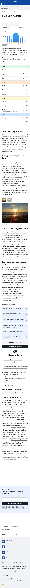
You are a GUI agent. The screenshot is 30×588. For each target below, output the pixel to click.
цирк (3, 429)
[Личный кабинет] (28, 1)
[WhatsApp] (24, 392)
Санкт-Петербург (7, 459)
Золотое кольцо (13, 457)
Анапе (4, 421)
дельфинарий (17, 425)
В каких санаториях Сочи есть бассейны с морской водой (12, 314)
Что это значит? (5, 8)
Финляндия (23, 451)
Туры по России (14, 11)
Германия (16, 451)
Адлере (12, 413)
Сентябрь (4, 101)
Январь (4, 122)
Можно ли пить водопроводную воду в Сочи (13, 336)
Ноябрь (4, 110)
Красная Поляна (7, 235)
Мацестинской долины (16, 286)
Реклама (4, 45)
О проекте (5, 526)
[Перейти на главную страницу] (13, 1)
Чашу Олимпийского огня (19, 440)
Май (3, 78)
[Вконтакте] (19, 392)
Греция (24, 449)
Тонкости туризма (3, 11)
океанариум (10, 429)
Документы (14, 534)
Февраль (4, 126)
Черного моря (10, 406)
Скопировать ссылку (8, 392)
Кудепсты (19, 287)
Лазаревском (20, 406)
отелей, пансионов (18, 402)
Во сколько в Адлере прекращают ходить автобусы (13, 320)
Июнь (3, 85)
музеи (10, 445)
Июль (3, 90)
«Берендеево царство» (18, 427)
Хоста (9, 411)
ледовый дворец (14, 438)
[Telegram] (22, 392)
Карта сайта (5, 575)
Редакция (15, 526)
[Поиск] (26, 1)
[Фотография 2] (9, 200)
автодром (23, 438)
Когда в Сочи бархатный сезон (12, 331)
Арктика (18, 453)
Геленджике (20, 419)
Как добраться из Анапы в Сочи (12, 308)
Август (4, 94)
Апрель (4, 74)
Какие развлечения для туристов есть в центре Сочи (13, 326)
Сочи (14, 459)
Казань (20, 457)
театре (4, 447)
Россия (6, 11)
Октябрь (4, 106)
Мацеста (14, 411)
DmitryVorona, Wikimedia (9, 224)
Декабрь (4, 117)
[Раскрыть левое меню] (1, 1)
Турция (4, 451)
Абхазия (9, 451)
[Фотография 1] (4, 200)
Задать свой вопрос (15, 346)
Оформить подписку (15, 503)
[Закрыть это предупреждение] (28, 7)
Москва (25, 457)
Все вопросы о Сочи (15, 342)
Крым (24, 421)
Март (3, 70)
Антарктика (10, 453)
